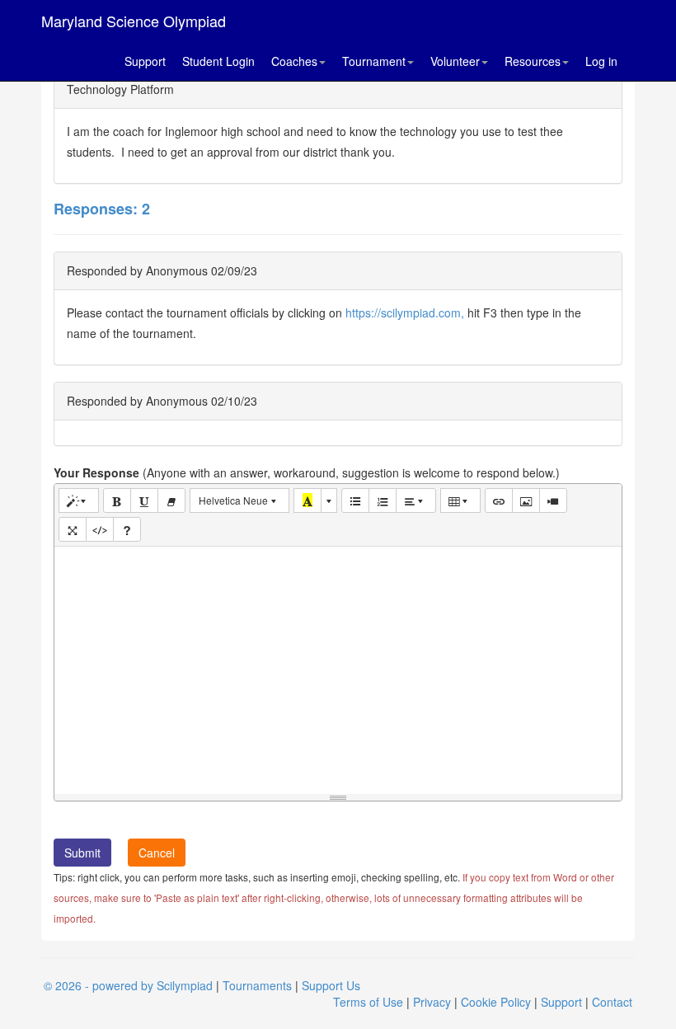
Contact (612, 1002)
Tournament (374, 61)
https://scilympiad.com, (404, 312)
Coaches (294, 61)
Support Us (331, 985)
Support (145, 61)
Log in (601, 61)
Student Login (218, 61)
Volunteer (455, 61)
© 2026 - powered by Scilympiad (128, 985)
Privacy (432, 1002)
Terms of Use (368, 1002)
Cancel (156, 852)
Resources (533, 61)
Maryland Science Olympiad (133, 20)
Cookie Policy (496, 1002)
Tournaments (257, 985)
